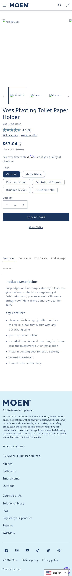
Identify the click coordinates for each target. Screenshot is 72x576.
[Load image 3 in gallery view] (54, 95)
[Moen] (17, 403)
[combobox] (56, 572)
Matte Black (33, 174)
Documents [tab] (25, 258)
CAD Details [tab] (40, 258)
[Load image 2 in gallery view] (36, 95)
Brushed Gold (45, 190)
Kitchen (8, 464)
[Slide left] (4, 96)
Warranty (9, 533)
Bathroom (9, 471)
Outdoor (8, 486)
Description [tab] (9, 258)
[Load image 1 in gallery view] (17, 95)
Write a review (10, 135)
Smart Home (11, 478)
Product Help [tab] (58, 258)
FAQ (5, 511)
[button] (4, 5)
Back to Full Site (14, 446)
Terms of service (12, 569)
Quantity (7, 197)
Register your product (17, 518)
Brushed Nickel (16, 190)
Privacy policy (50, 560)
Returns (8, 525)
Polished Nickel (16, 182)
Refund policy (30, 560)
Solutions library (13, 503)
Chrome (11, 174)
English (57, 572)
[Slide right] (68, 96)
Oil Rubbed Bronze (48, 182)
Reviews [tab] (7, 268)
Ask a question (29, 135)
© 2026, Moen (10, 560)
